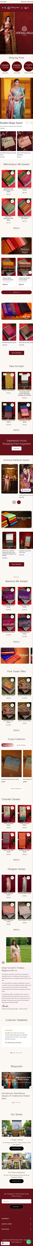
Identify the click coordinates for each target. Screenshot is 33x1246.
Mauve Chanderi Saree (8, 851)
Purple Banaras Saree (24, 606)
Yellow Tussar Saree (8, 695)
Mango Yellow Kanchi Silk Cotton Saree (8, 279)
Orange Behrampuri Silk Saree (24, 217)
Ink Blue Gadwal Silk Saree (8, 421)
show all (16, 228)
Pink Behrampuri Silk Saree (24, 189)
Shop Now (27, 490)
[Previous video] (14, 502)
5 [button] (19, 1102)
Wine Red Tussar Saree (8, 721)
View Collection (16, 353)
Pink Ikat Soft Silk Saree (9, 342)
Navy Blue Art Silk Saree (24, 421)
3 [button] (16, 52)
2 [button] (14, 1102)
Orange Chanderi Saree (24, 851)
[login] (21, 8)
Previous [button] (2, 1088)
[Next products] (30, 272)
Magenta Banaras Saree (8, 606)
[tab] (7, 745)
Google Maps (16, 1148)
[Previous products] (2, 272)
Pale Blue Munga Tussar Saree (10, 779)
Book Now (16, 448)
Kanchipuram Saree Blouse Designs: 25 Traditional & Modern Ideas (16, 1096)
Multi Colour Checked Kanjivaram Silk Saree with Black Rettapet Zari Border (24, 393)
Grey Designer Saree (24, 893)
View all (15, 292)
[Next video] (19, 502)
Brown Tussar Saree (24, 720)
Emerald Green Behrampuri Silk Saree (8, 190)
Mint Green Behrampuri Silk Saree (8, 218)
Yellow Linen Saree (8, 390)
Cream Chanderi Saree (8, 824)
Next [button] (31, 1088)
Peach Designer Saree (8, 894)
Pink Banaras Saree (8, 632)
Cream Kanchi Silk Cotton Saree (24, 279)
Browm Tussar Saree (24, 695)
